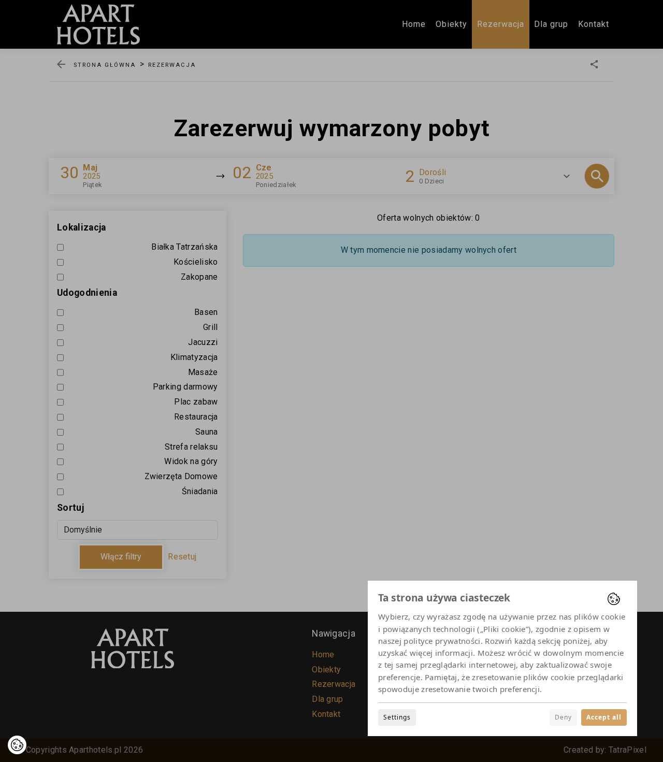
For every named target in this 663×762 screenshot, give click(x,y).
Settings (397, 717)
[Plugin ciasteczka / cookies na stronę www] (614, 599)
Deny (563, 717)
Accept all (604, 717)
